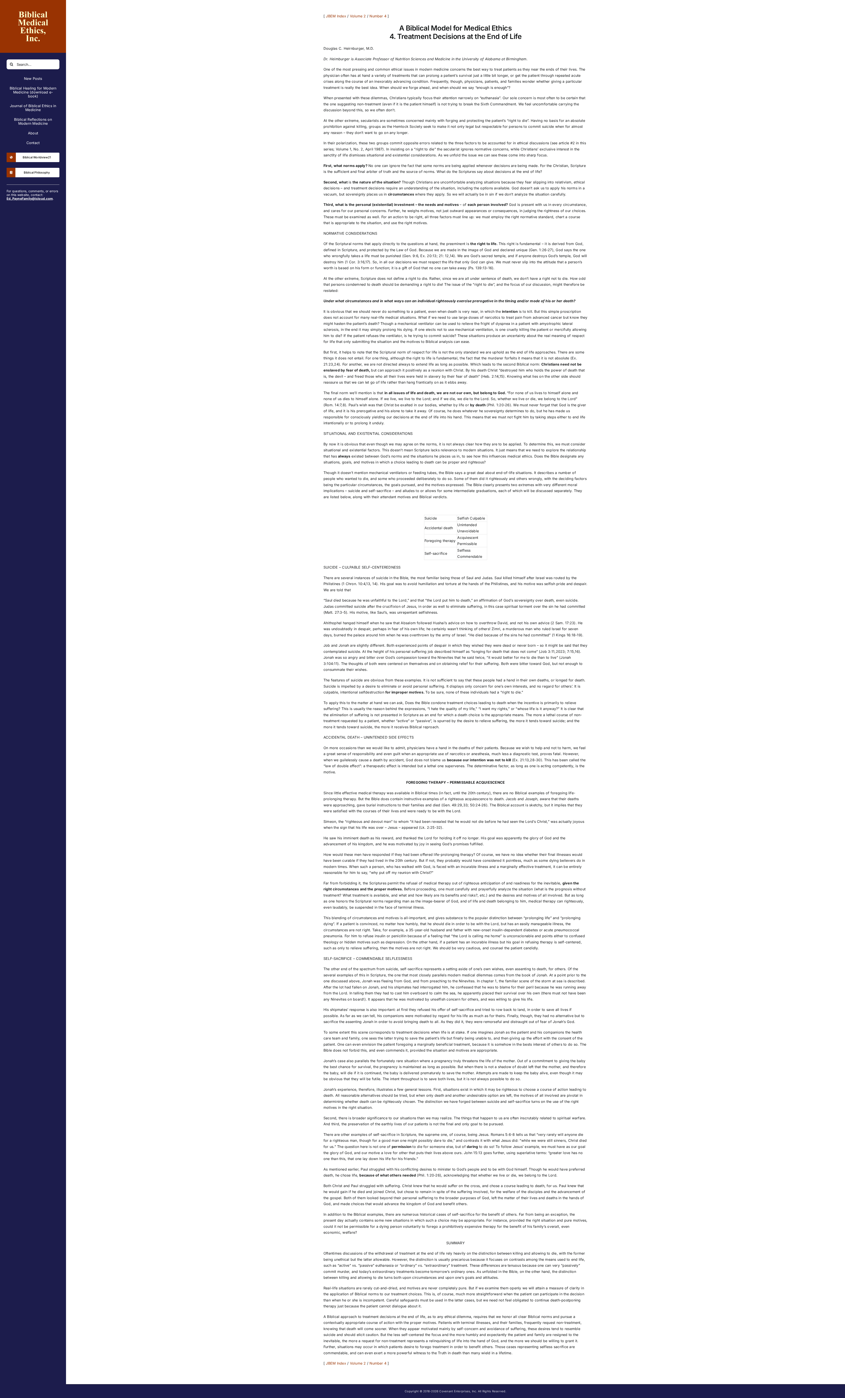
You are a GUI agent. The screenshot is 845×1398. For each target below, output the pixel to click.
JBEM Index (336, 16)
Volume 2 (358, 16)
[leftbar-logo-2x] (33, 8)
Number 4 (377, 16)
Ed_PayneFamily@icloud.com (30, 198)
